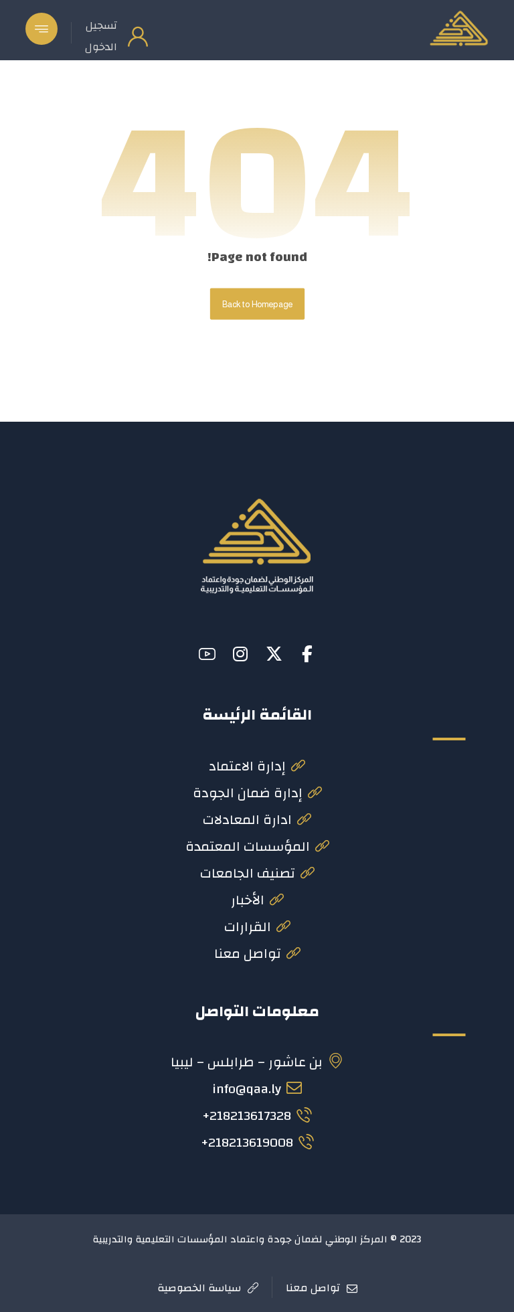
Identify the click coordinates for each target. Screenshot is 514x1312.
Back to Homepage (257, 304)
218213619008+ (247, 1142)
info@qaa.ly (246, 1088)
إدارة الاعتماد (247, 766)
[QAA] (458, 28)
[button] (41, 29)
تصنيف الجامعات (247, 873)
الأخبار (247, 900)
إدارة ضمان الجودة (248, 793)
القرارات (247, 926)
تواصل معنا (247, 953)
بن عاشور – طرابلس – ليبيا (247, 1062)
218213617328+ (246, 1115)
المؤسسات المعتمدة (247, 846)
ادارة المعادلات (247, 819)
